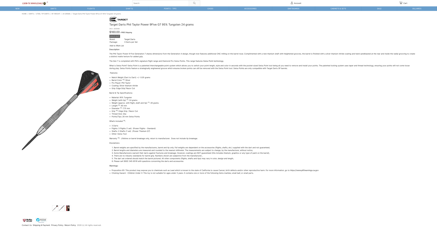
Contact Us (27, 225)
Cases (210, 9)
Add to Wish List (117, 46)
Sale (379, 9)
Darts (53, 9)
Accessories (250, 9)
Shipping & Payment (41, 225)
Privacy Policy (57, 225)
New (17, 9)
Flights (91, 9)
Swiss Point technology (213, 61)
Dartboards (294, 9)
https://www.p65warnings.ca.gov (304, 170)
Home (24, 14)
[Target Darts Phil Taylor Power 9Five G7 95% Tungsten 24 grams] (62, 110)
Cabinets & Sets (338, 9)
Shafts (129, 9)
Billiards (417, 9)
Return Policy (70, 225)
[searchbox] (166, 3)
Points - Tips (170, 9)
